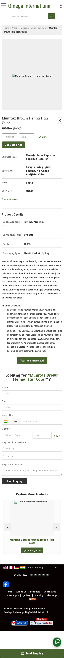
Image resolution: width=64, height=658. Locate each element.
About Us (21, 591)
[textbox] (29, 16)
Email (4, 401)
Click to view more (10, 199)
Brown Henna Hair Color (35, 28)
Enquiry (38, 595)
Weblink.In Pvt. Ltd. (38, 612)
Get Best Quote (27, 550)
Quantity (6, 428)
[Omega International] (29, 6)
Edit (43, 136)
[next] (56, 527)
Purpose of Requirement (14, 442)
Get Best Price (13, 144)
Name (5, 387)
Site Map (52, 595)
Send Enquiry (34, 653)
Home (6, 28)
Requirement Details (12, 464)
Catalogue (13, 595)
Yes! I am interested (32, 360)
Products (16, 28)
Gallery (27, 595)
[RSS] (32, 598)
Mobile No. (7, 415)
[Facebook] (6, 583)
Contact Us (50, 591)
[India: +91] (7, 421)
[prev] (7, 527)
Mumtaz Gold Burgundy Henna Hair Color (28, 541)
